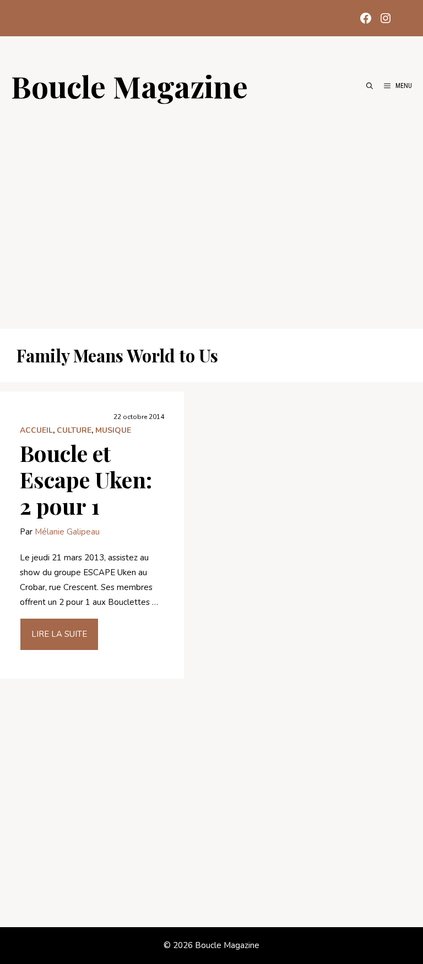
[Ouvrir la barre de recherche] (369, 85)
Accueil (36, 430)
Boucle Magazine (129, 85)
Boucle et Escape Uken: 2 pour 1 (86, 479)
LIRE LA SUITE (59, 634)
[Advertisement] (211, 210)
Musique (113, 430)
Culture (74, 430)
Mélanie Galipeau (67, 531)
